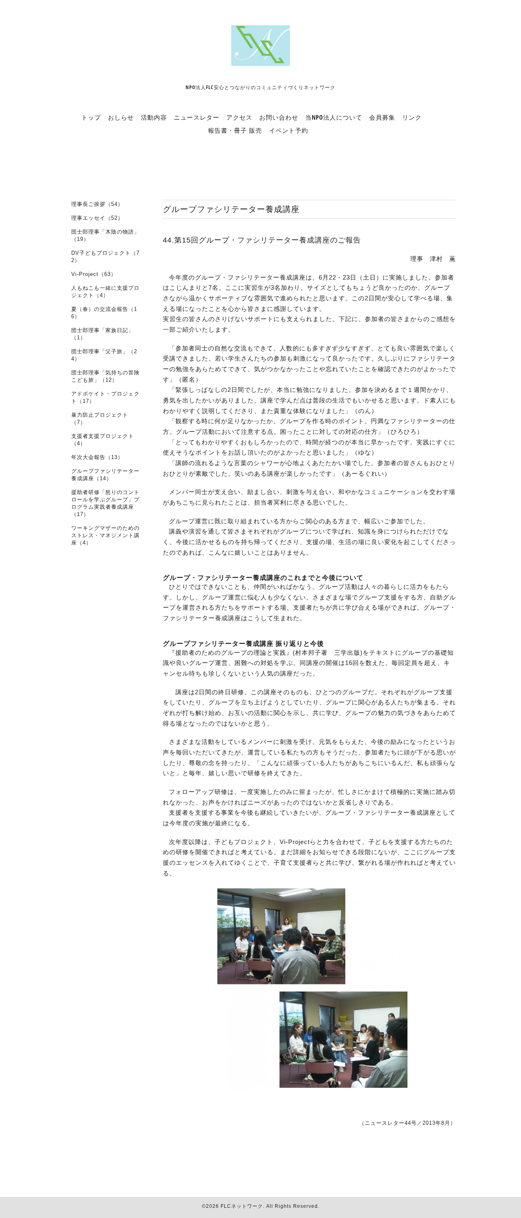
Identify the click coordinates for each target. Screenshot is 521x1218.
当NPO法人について (333, 117)
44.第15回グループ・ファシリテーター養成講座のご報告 (262, 240)
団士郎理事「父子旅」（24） (104, 355)
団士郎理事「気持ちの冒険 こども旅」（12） (105, 376)
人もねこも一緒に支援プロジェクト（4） (105, 291)
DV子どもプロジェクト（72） (105, 256)
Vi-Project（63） (93, 274)
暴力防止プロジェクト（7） (99, 418)
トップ (91, 117)
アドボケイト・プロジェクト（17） (105, 397)
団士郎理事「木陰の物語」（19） (105, 235)
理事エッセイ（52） (97, 218)
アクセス (239, 117)
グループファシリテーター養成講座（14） (105, 474)
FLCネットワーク (242, 1206)
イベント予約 (288, 130)
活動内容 (154, 117)
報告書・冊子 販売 (235, 130)
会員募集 (382, 117)
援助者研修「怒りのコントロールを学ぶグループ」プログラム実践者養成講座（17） (105, 503)
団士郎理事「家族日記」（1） (102, 334)
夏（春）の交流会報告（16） (104, 312)
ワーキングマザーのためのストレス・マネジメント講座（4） (105, 535)
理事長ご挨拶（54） (97, 204)
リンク (412, 117)
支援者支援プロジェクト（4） (102, 439)
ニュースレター (196, 117)
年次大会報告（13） (97, 457)
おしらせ (121, 117)
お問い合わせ (278, 117)
